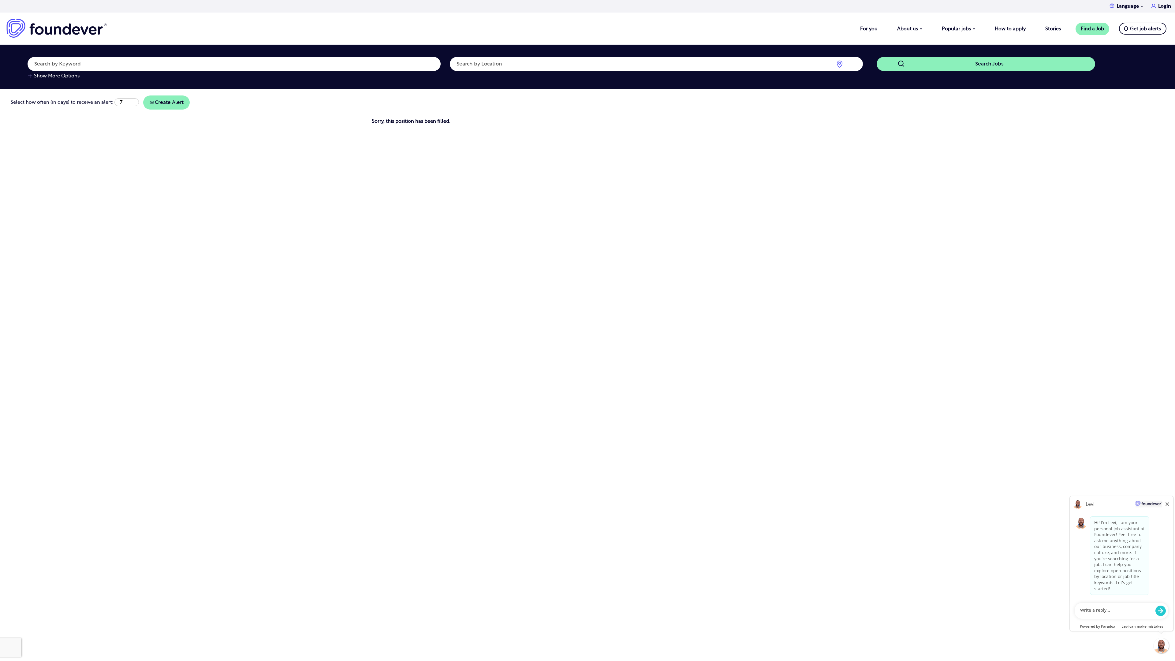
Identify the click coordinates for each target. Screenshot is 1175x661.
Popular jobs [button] (957, 28)
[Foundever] (56, 28)
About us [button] (908, 28)
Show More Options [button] (57, 75)
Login (1164, 6)
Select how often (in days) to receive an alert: (61, 102)
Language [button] (1128, 6)
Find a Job (1092, 28)
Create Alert (169, 102)
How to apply (1010, 28)
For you (869, 28)
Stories (1053, 28)
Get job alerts (1145, 28)
